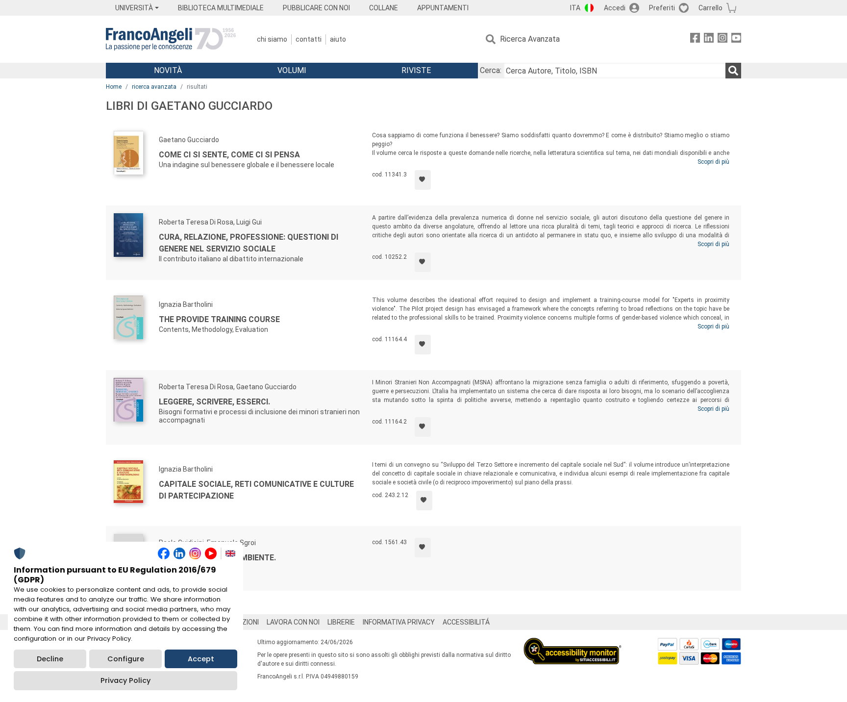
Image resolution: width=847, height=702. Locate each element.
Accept (201, 659)
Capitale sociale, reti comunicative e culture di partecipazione (256, 490)
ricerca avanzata (154, 86)
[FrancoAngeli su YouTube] (736, 39)
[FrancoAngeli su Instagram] (722, 39)
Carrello (710, 8)
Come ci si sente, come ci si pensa (229, 154)
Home (114, 86)
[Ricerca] (733, 70)
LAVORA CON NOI (293, 622)
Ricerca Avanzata (530, 39)
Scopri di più (713, 161)
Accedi (614, 8)
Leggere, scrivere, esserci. (214, 401)
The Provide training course (219, 319)
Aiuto (338, 39)
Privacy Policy (125, 680)
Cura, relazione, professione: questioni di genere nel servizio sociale (248, 242)
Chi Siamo (272, 39)
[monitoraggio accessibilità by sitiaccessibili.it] (572, 643)
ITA (575, 8)
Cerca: (490, 70)
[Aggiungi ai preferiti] (423, 180)
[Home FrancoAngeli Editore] (171, 39)
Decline (50, 659)
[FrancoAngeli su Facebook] (695, 39)
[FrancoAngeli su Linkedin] (709, 39)
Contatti (309, 39)
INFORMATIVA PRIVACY (399, 622)
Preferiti (662, 8)
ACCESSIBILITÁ (466, 622)
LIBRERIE (341, 622)
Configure (125, 659)
